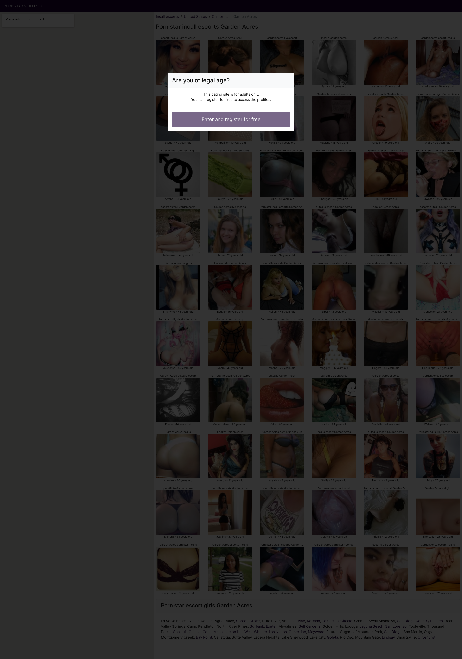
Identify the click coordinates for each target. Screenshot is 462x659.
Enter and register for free (231, 119)
